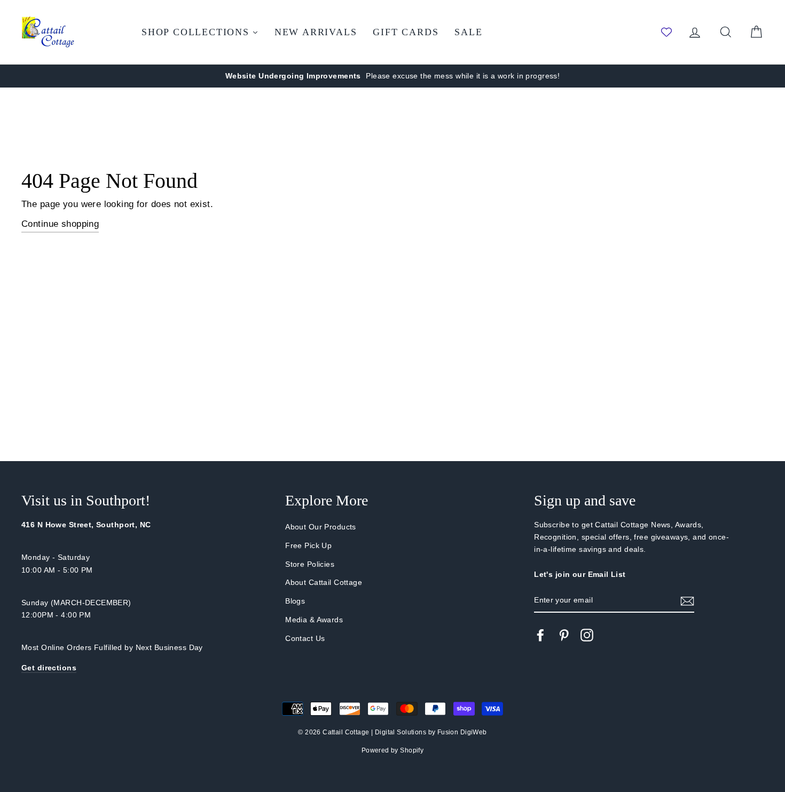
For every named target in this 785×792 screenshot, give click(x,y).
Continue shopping (60, 224)
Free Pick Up (308, 545)
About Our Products (320, 526)
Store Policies (309, 564)
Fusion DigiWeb (462, 732)
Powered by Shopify (393, 750)
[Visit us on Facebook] (540, 635)
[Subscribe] (687, 600)
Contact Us (305, 638)
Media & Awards (314, 619)
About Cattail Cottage (323, 582)
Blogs (295, 601)
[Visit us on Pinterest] (564, 635)
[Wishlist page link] (666, 32)
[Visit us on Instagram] (586, 635)
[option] (392, 76)
